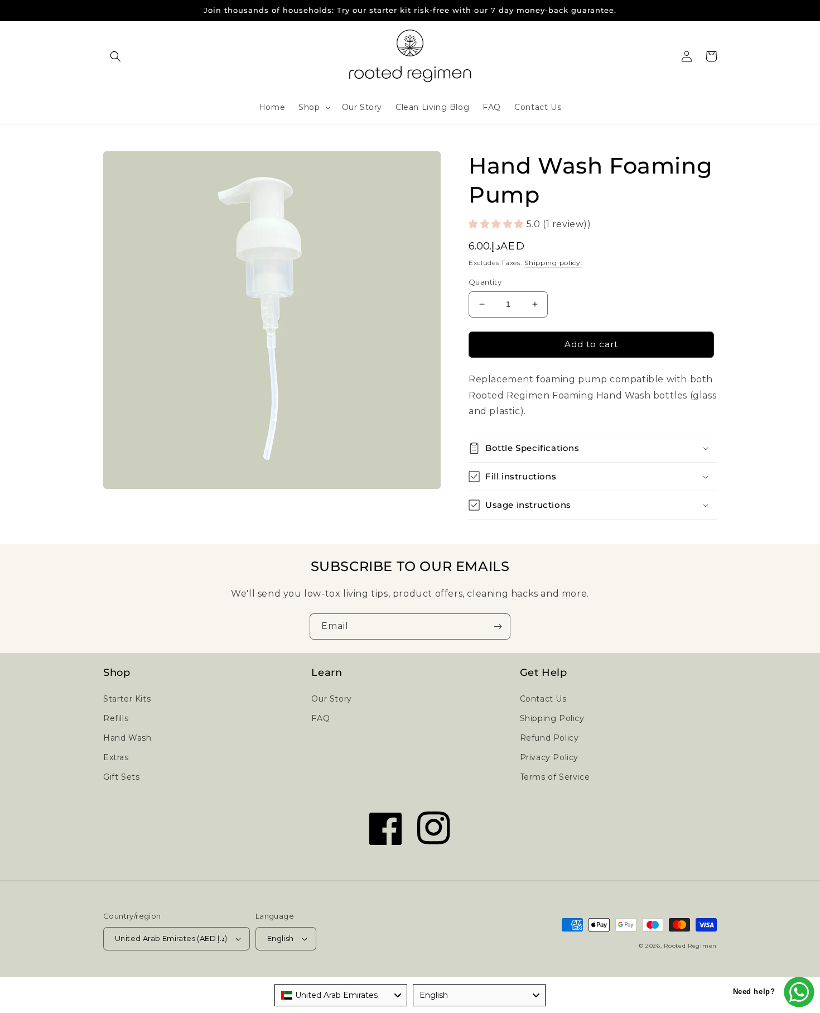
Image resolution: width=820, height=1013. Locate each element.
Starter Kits (127, 699)
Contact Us (543, 699)
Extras (116, 757)
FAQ (320, 718)
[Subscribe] (497, 626)
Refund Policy (549, 738)
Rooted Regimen (690, 945)
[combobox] (340, 995)
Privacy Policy (549, 757)
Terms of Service (555, 777)
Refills (115, 718)
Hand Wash (127, 738)
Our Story (331, 699)
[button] (115, 56)
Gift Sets (121, 777)
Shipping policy (552, 262)
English (280, 938)
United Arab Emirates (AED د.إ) (171, 938)
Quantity (485, 281)
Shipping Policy (552, 718)
